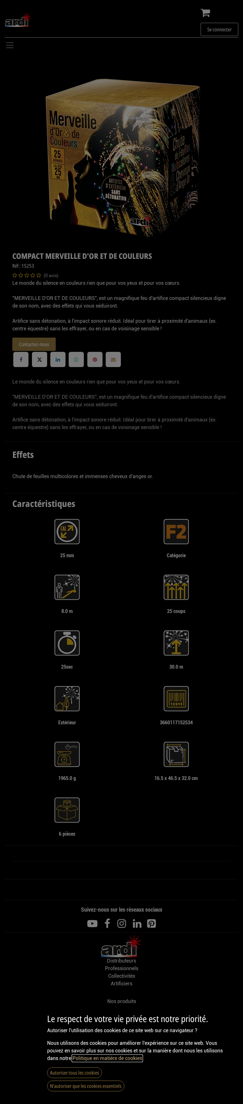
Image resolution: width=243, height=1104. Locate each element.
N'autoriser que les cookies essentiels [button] (86, 1085)
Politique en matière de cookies (107, 1058)
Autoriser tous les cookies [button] (74, 1072)
